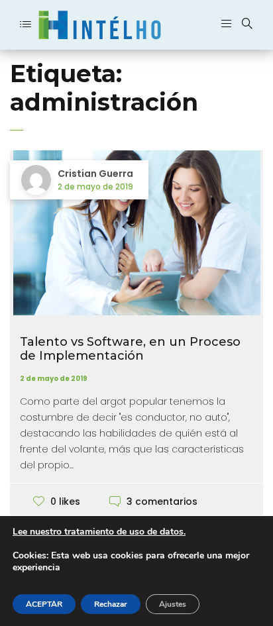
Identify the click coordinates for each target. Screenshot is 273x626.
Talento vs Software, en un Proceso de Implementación (130, 349)
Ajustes (172, 604)
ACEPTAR (44, 604)
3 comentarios (162, 501)
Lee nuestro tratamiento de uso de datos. (99, 531)
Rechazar (110, 604)
